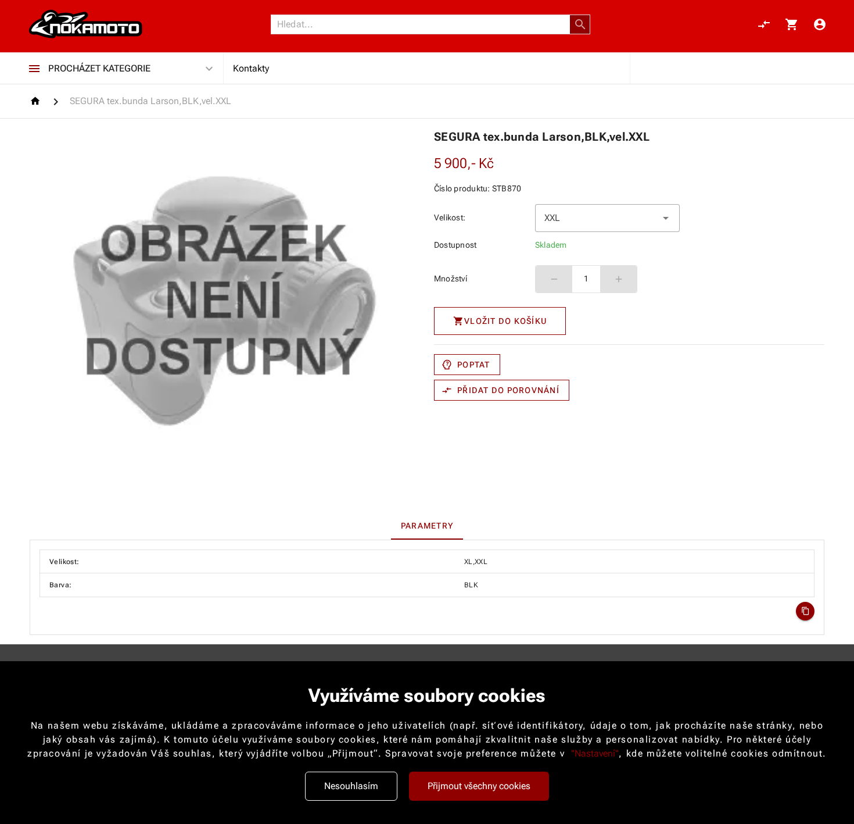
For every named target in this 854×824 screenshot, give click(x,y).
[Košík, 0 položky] (792, 24)
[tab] (427, 526)
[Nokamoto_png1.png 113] (85, 24)
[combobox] (607, 218)
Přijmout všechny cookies (479, 785)
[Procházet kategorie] (34, 69)
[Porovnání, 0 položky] (764, 24)
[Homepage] (37, 100)
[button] (580, 24)
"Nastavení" (595, 753)
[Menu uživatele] (820, 24)
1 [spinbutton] (586, 278)
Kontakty (251, 68)
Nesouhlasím (351, 785)
